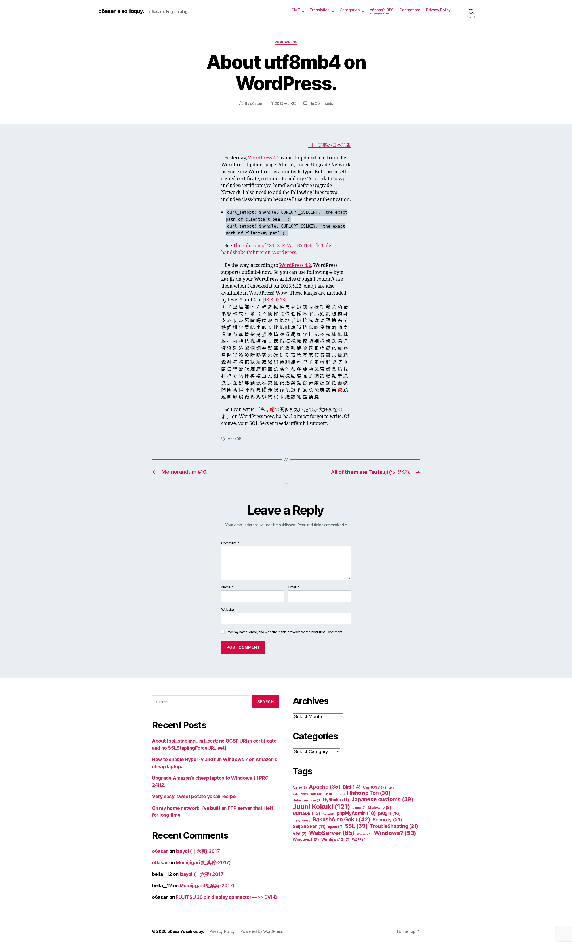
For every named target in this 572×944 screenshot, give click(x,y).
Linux (359, 808)
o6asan (256, 103)
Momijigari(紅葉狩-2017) (203, 862)
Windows (364, 834)
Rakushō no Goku (341, 819)
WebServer (332, 832)
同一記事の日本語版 (329, 145)
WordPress (286, 42)
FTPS (339, 794)
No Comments (321, 103)
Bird (352, 787)
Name (227, 587)
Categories (350, 10)
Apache (325, 786)
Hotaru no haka (307, 800)
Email (293, 587)
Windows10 (335, 839)
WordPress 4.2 (264, 158)
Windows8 (306, 839)
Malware (379, 807)
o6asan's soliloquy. (121, 11)
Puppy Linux (301, 820)
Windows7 (395, 832)
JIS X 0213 (274, 300)
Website (227, 609)
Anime (300, 787)
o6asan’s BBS (382, 11)
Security (387, 820)
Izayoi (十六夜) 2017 (198, 851)
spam (335, 827)
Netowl (328, 814)
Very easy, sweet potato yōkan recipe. (194, 796)
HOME (294, 10)
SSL (356, 826)
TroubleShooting (394, 826)
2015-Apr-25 (286, 103)
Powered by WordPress (261, 931)
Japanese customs (382, 799)
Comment (230, 543)
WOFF (359, 840)
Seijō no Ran (309, 826)
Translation (320, 10)
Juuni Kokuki (321, 806)
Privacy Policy (438, 10)
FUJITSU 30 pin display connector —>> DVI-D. (227, 897)
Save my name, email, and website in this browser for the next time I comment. (284, 632)
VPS (300, 833)
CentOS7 (374, 787)
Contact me (410, 10)
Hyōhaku (336, 799)
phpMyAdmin (356, 813)
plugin (389, 813)
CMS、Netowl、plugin (307, 794)
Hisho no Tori (369, 793)
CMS (392, 787)
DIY (328, 794)
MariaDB (234, 439)
